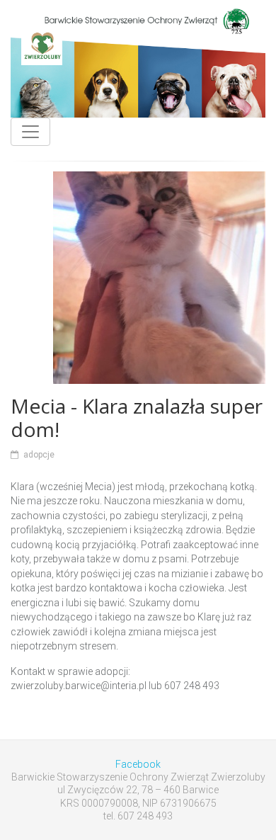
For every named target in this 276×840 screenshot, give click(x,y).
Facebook (138, 764)
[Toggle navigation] (30, 132)
